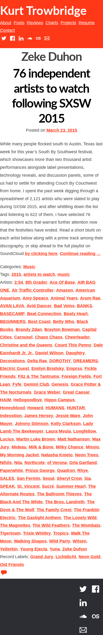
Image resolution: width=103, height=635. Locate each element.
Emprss (74, 368)
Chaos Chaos (49, 337)
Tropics (61, 533)
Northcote (34, 462)
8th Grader (36, 282)
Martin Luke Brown (35, 439)
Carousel (23, 337)
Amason (64, 290)
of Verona (57, 462)
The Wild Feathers (51, 525)
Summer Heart (71, 486)
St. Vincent (28, 486)
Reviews (35, 22)
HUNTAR (76, 407)
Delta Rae (37, 360)
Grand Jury (41, 556)
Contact (7, 30)
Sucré (48, 486)
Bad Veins (64, 305)
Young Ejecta (33, 549)
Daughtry (75, 353)
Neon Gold (89, 556)
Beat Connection (44, 313)
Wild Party (59, 541)
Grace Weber (47, 392)
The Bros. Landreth (65, 501)
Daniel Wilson (49, 353)
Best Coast (39, 321)
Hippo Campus (59, 399)
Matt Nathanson (73, 439)
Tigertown (10, 533)
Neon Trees (86, 455)
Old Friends (12, 564)
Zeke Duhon (74, 549)
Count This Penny (73, 345)
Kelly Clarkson (66, 423)
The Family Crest (54, 509)
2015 (16, 274)
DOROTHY (60, 360)
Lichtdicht (66, 556)
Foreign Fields (76, 376)
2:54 (18, 282)
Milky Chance (69, 447)
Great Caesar (76, 392)
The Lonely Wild (80, 517)
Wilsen (79, 541)
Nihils (6, 462)
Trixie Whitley (37, 533)
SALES (7, 478)
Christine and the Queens (26, 345)
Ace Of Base (62, 282)
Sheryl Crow (69, 478)
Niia (18, 462)
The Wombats (86, 525)
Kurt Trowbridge (43, 11)
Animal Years (64, 298)
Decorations (12, 360)
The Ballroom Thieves (59, 494)
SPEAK (7, 486)
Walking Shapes (30, 541)
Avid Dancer (39, 305)
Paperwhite (11, 470)
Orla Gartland (83, 462)
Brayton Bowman (62, 329)
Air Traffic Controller (33, 290)
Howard (35, 407)
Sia (87, 478)
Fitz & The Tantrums (38, 376)
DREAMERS (85, 360)
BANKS (84, 305)
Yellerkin (9, 549)
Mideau (18, 447)
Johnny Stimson (31, 423)
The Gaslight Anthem (39, 517)
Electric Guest (14, 368)
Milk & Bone (41, 447)
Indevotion (11, 415)
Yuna (55, 549)
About (5, 22)
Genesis (60, 384)
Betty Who (63, 321)
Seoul (48, 478)
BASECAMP (12, 313)
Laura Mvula (58, 431)
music (63, 274)
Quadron (66, 470)
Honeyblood (12, 407)
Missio (92, 447)
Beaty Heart (76, 313)
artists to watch (39, 274)
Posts (19, 22)
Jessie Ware (68, 415)
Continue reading (80, 253)
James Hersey (38, 415)
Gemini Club (36, 384)
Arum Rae (90, 298)
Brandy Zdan (29, 329)
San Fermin (28, 478)
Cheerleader (77, 337)
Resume (87, 22)
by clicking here (41, 253)
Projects (68, 22)
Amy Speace (35, 298)
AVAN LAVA (12, 305)
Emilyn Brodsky (47, 368)
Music (29, 266)
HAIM (5, 399)
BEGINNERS (13, 321)
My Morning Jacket (19, 455)
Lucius (7, 439)
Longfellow (84, 431)
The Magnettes (15, 525)
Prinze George (40, 470)
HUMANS (55, 407)
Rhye (82, 470)
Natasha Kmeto (57, 455)
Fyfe (16, 384)
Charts (52, 22)
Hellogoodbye (27, 399)
